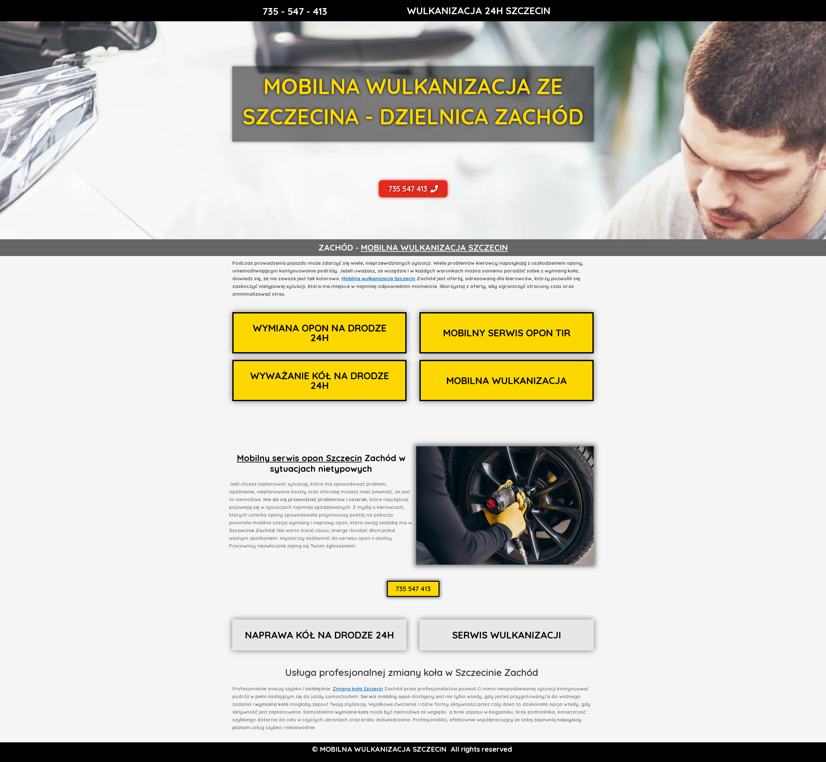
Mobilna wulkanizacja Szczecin (378, 278)
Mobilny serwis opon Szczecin (299, 457)
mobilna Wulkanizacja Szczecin (434, 247)
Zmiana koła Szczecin (358, 689)
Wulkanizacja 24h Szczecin (478, 11)
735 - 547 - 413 (294, 11)
